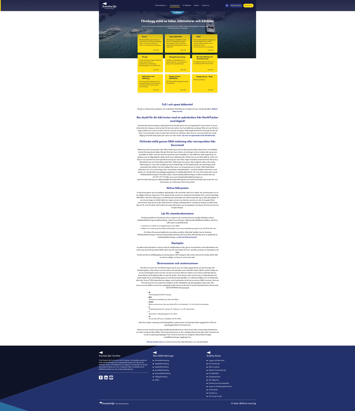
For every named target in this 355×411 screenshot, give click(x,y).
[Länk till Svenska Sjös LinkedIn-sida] (106, 377)
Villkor (157, 380)
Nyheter (196, 5)
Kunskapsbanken (175, 5)
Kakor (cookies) (214, 367)
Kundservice (205, 5)
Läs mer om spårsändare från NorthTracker (198, 136)
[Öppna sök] (227, 5)
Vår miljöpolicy (214, 380)
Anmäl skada (213, 390)
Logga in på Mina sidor (216, 360)
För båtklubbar (187, 5)
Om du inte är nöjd (215, 396)
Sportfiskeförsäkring (162, 370)
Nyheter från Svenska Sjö (217, 370)
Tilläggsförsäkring (161, 377)
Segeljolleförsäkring (162, 367)
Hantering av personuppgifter (219, 383)
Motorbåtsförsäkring (162, 360)
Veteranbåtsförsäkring (162, 373)
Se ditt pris (177, 12)
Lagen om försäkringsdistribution (220, 386)
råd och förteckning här (188, 237)
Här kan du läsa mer (154, 342)
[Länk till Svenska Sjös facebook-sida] (101, 377)
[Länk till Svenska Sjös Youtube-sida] (111, 377)
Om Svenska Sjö (214, 364)
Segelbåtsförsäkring (162, 364)
